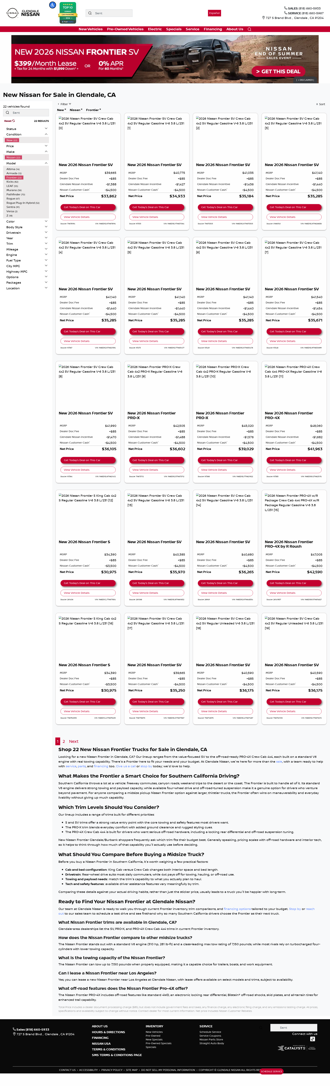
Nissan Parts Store (211, 1039)
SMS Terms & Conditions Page (117, 1055)
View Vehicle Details (77, 217)
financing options (237, 908)
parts (82, 766)
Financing (100, 1038)
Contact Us (67, 1070)
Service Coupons (210, 1035)
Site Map (132, 1070)
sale (279, 761)
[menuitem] (27, 140)
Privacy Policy (112, 1070)
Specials (151, 1047)
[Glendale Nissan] (23, 12)
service (71, 766)
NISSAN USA (101, 1043)
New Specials (154, 1039)
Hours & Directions (108, 1032)
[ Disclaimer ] (305, 79)
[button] (52, 5)
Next (74, 741)
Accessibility (88, 1070)
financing (101, 766)
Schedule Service (210, 1032)
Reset (8, 121)
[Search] (90, 13)
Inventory (154, 1026)
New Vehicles (154, 1032)
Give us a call (126, 766)
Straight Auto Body (212, 1043)
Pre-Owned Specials (159, 1043)
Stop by (295, 908)
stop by (146, 766)
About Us (100, 1026)
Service (206, 1026)
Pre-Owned (153, 1035)
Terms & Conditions (108, 1049)
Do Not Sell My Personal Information (168, 1070)
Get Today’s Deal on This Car (82, 207)
